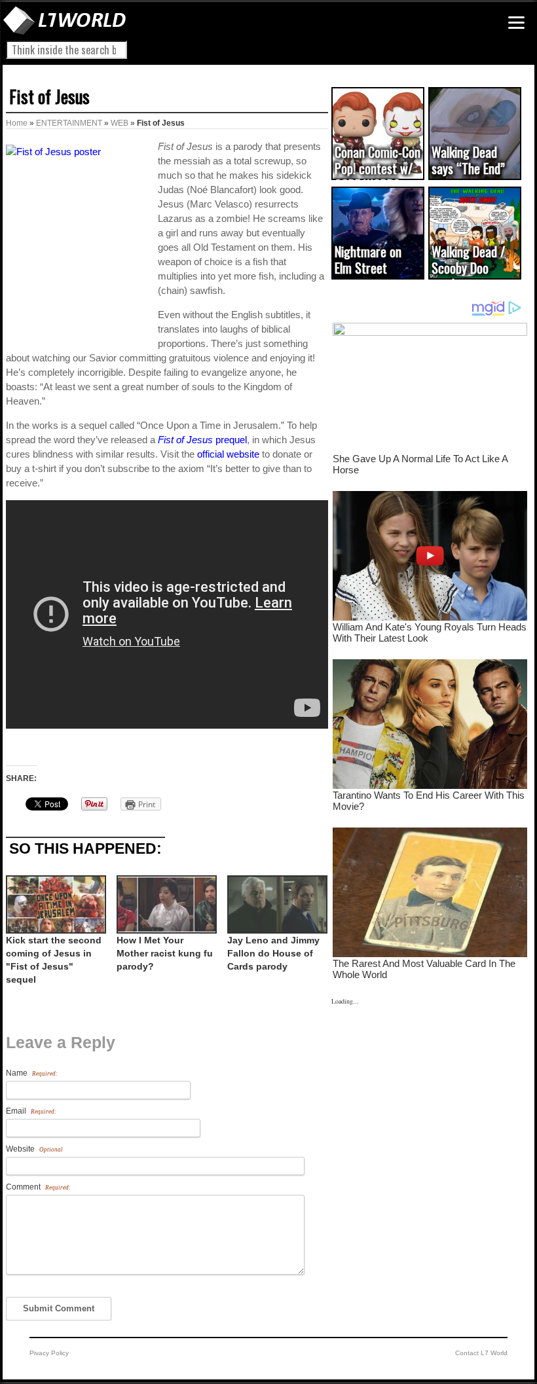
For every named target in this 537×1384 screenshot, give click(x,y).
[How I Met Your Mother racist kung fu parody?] (165, 904)
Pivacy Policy (49, 1353)
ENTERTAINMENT (69, 123)
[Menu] (516, 23)
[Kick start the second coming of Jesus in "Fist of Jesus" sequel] (54, 904)
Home (17, 123)
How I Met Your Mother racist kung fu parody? (165, 953)
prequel (202, 439)
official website (228, 454)
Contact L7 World (481, 1353)
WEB (119, 123)
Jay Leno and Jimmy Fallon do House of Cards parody (273, 953)
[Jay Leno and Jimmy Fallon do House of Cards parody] (276, 904)
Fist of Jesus (49, 96)
